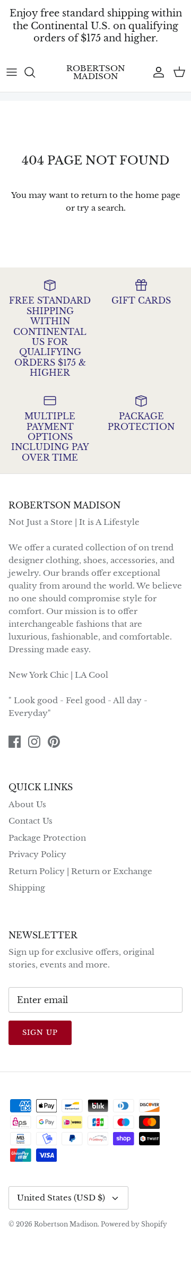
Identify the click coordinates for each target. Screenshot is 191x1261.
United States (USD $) (61, 1198)
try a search (100, 208)
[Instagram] (34, 742)
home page (157, 195)
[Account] (156, 72)
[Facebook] (14, 742)
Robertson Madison (66, 1224)
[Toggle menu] (11, 72)
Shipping (26, 888)
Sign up (40, 1032)
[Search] (35, 72)
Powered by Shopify (134, 1224)
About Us (27, 804)
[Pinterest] (54, 742)
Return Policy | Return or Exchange (80, 871)
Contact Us (30, 821)
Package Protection (47, 838)
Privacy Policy (37, 854)
